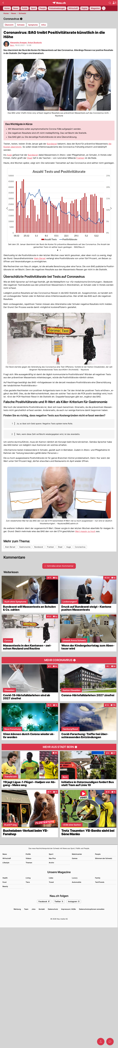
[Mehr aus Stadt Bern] (59, 747)
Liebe (51, 878)
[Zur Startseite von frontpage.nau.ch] (59, 3)
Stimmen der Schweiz (103, 858)
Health (5, 878)
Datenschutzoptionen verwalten (91, 909)
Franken (80, 158)
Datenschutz (53, 909)
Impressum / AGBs (68, 909)
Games (74, 858)
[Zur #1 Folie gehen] (57, 250)
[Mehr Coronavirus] (59, 660)
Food (4, 882)
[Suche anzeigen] (110, 2)
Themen (29, 863)
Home (6, 13)
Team (26, 909)
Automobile (76, 882)
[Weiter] (110, 208)
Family (97, 878)
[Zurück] (3, 3)
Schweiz (22, 13)
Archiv (51, 863)
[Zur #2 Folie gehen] (60, 250)
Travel (51, 882)
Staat (29, 158)
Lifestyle (6, 863)
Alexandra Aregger (18, 42)
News (13, 13)
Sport (51, 854)
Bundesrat (52, 144)
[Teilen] (100, 1041)
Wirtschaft (7, 858)
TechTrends (99, 882)
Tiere (28, 882)
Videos (28, 858)
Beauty (5, 886)
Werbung (17, 909)
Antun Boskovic (35, 42)
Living (28, 878)
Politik (28, 854)
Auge (9, 155)
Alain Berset (40, 258)
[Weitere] (104, 8)
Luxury (74, 878)
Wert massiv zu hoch (85, 531)
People (97, 854)
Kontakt (42, 909)
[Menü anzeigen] (114, 2)
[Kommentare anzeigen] (110, 1041)
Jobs (33, 909)
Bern (12, 45)
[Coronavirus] (59, 19)
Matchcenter (77, 854)
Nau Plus (52, 858)
